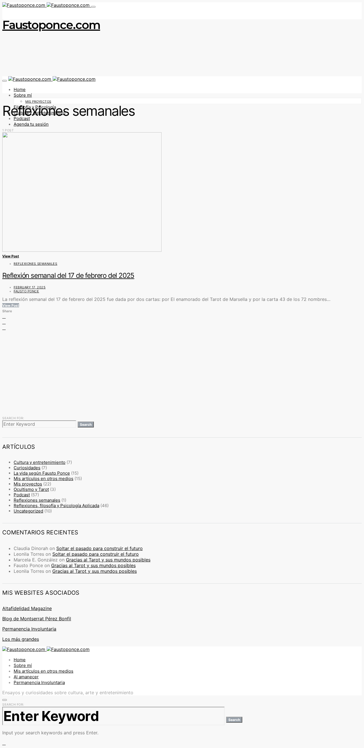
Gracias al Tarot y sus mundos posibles (108, 560)
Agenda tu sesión (31, 124)
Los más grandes (20, 639)
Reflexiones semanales (35, 264)
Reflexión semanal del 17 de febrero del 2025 (68, 275)
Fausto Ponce (26, 291)
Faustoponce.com (51, 25)
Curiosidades (27, 467)
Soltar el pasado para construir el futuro (99, 548)
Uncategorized (28, 511)
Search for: (13, 418)
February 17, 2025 (30, 287)
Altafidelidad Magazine (27, 608)
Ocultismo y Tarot (31, 489)
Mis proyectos (38, 102)
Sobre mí (23, 95)
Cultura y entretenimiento (39, 462)
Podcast (22, 494)
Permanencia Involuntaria (29, 629)
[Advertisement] (173, 372)
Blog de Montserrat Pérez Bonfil (36, 618)
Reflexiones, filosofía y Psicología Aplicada (56, 505)
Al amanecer (26, 676)
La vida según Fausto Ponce (42, 473)
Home (20, 89)
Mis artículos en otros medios (43, 478)
